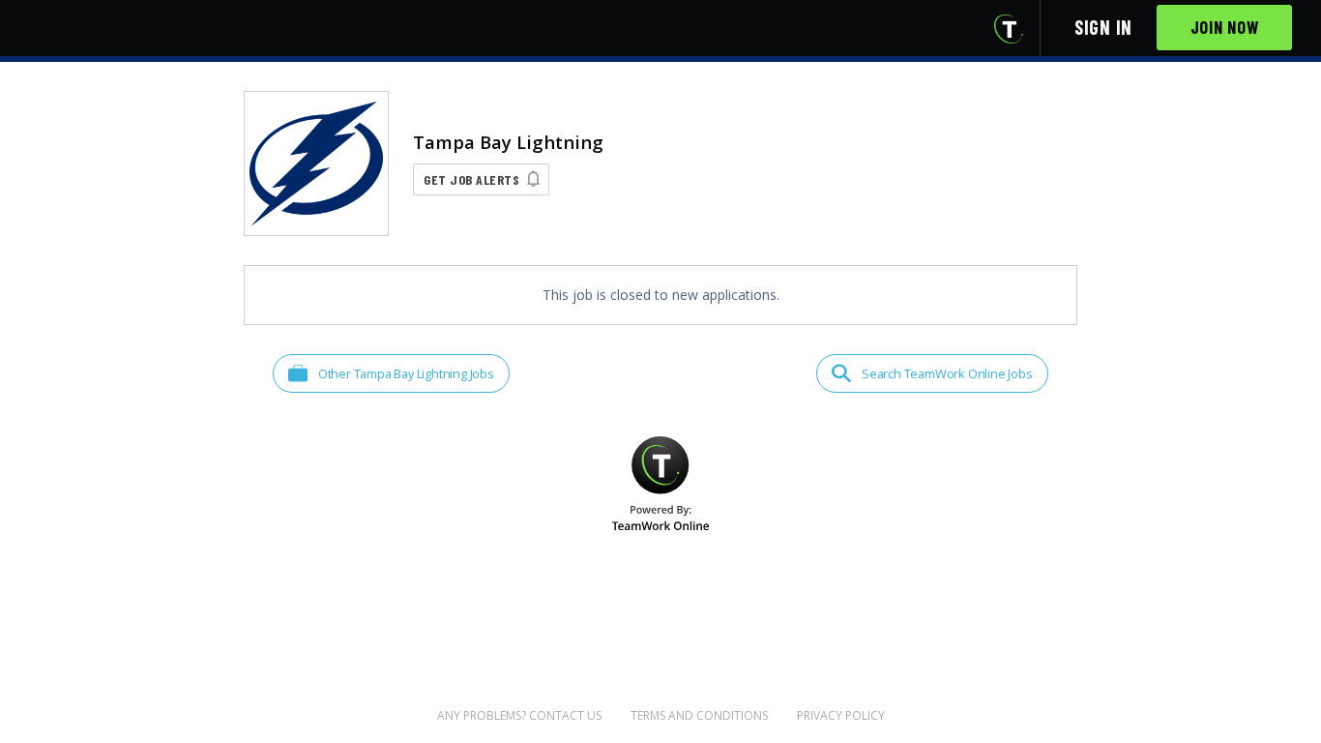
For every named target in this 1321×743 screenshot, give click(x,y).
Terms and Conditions (699, 715)
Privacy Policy (841, 715)
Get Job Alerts (471, 179)
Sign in (1103, 27)
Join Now (1224, 27)
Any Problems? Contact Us (519, 715)
